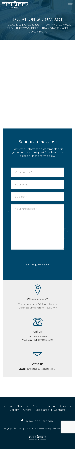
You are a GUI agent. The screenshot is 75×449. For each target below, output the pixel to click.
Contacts (59, 409)
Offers (27, 409)
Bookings (65, 406)
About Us (22, 406)
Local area (42, 409)
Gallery (14, 409)
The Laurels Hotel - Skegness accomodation (49, 428)
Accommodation (44, 406)
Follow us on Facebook (39, 421)
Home (8, 406)
